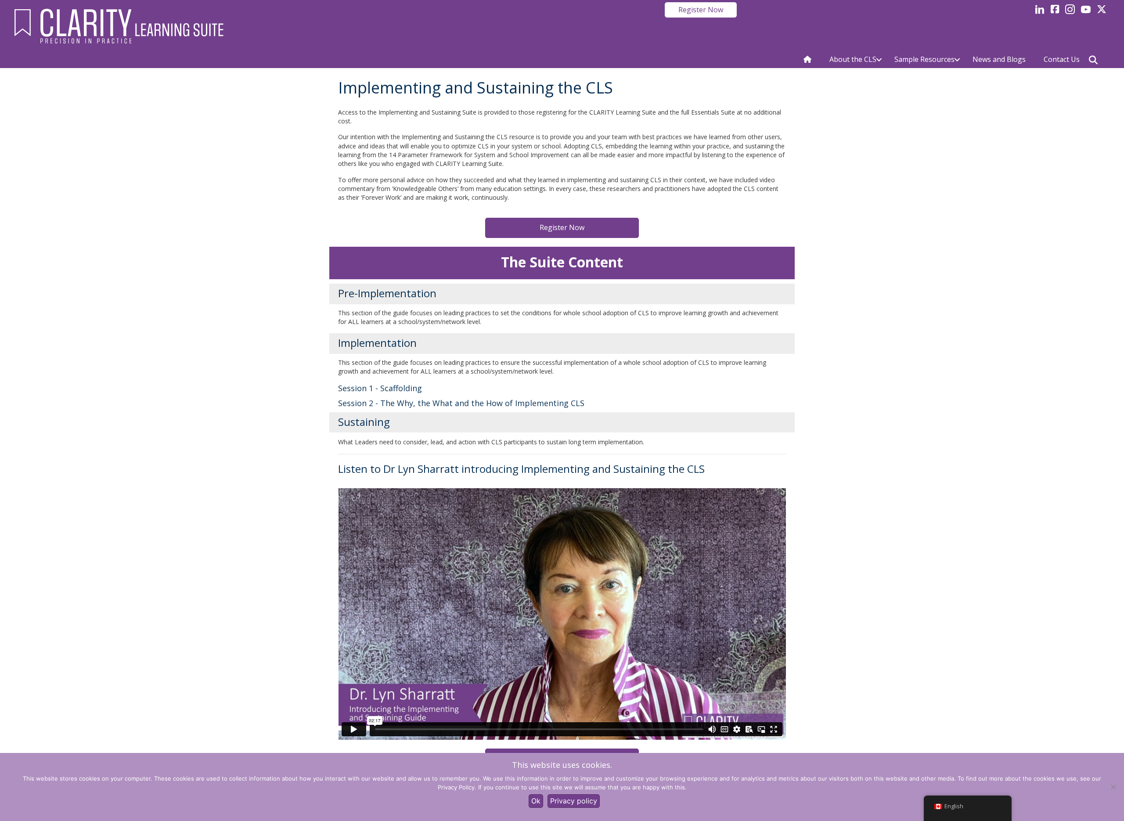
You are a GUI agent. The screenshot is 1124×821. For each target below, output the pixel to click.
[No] (1113, 786)
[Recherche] (1093, 60)
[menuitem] (807, 59)
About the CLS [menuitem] (852, 59)
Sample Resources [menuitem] (924, 59)
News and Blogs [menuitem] (999, 59)
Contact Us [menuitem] (1062, 59)
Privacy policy (573, 800)
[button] (879, 59)
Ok (535, 800)
